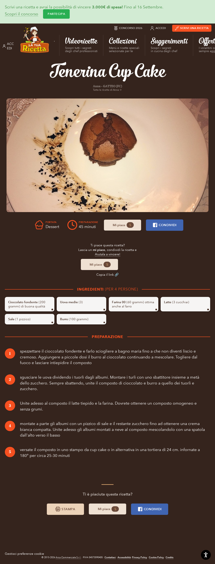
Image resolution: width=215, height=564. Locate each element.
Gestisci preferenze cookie (24, 554)
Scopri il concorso (21, 14)
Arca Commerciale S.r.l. (68, 557)
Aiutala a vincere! (107, 254)
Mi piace (122, 225)
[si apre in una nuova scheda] (107, 155)
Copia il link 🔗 (107, 275)
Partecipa (56, 14)
